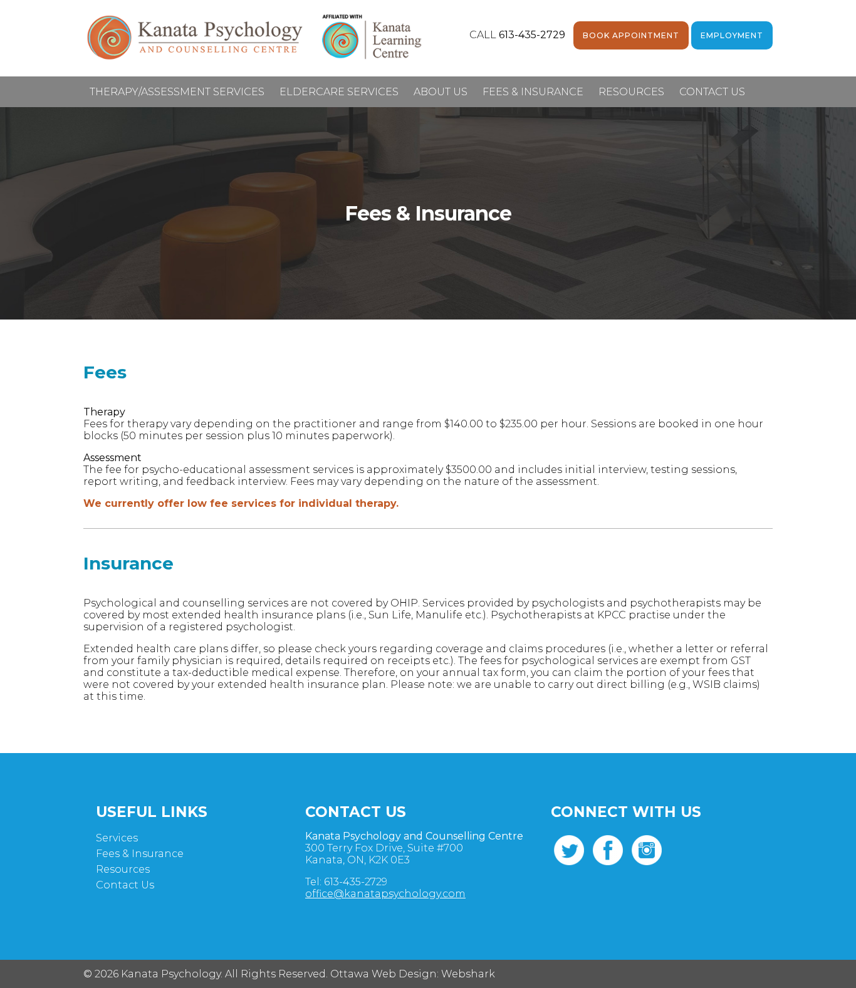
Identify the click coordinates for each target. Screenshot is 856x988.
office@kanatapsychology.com (385, 894)
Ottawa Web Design (383, 974)
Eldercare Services (339, 92)
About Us (440, 92)
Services (117, 838)
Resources (631, 92)
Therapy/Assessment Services (177, 92)
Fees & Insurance (533, 92)
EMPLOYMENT (732, 35)
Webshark (468, 974)
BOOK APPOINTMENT (631, 35)
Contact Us (712, 92)
